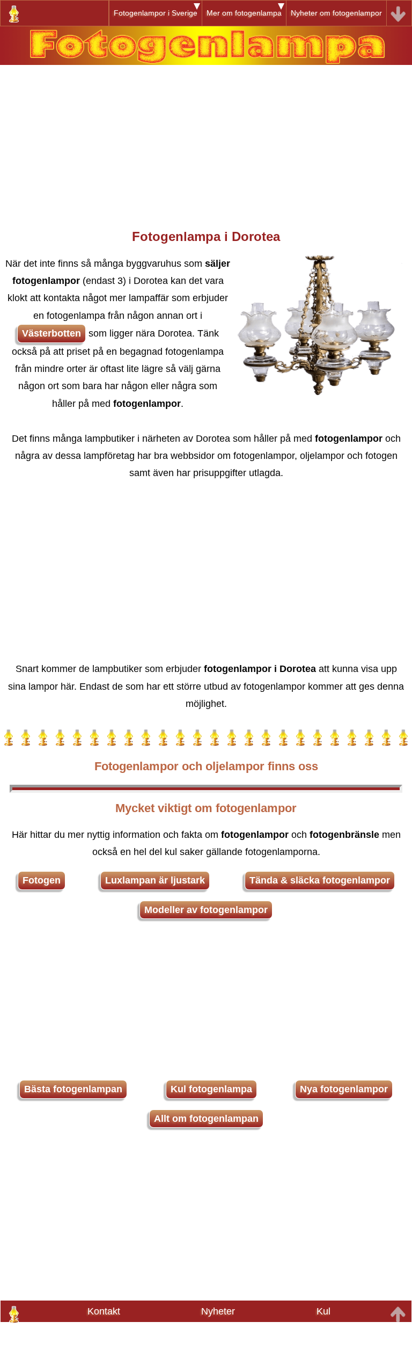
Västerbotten (51, 333)
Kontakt (103, 1311)
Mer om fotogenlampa (244, 13)
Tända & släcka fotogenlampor (319, 880)
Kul (323, 1311)
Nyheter (218, 1311)
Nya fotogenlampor (344, 1089)
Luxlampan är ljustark (155, 880)
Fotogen (42, 880)
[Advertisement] (206, 140)
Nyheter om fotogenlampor (336, 13)
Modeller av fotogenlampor (206, 909)
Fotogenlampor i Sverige (155, 13)
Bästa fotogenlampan (73, 1089)
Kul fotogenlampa (211, 1089)
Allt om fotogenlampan (206, 1118)
